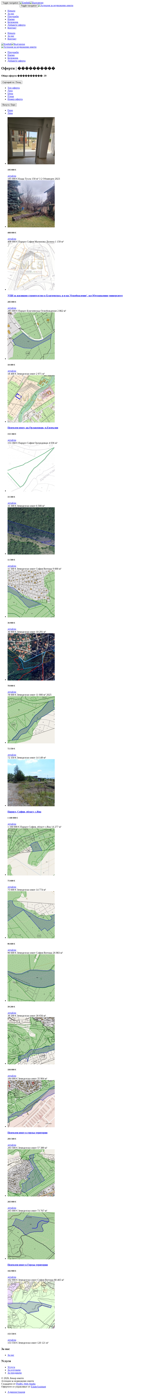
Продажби (13, 16)
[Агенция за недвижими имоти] (55, 5)
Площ (11, 96)
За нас (11, 13)
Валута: (9, 105)
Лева (10, 113)
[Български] (36, 2)
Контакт (12, 27)
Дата (10, 90)
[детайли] (31, 163)
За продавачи (15, 1372)
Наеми (11, 19)
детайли (12, 176)
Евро (10, 110)
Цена (10, 93)
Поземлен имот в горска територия (27, 1132)
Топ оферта (14, 87)
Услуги (11, 1367)
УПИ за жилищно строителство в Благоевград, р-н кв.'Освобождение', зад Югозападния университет (65, 295)
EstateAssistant (38, 1386)
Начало (11, 10)
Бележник (13, 22)
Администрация (16, 1392)
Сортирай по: (12, 82)
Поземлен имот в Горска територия (28, 1264)
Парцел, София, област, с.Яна (24, 811)
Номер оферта (15, 99)
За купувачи (14, 1370)
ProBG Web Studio (26, 1383)
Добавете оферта (16, 25)
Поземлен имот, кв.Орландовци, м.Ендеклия (33, 427)
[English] (25, 2)
